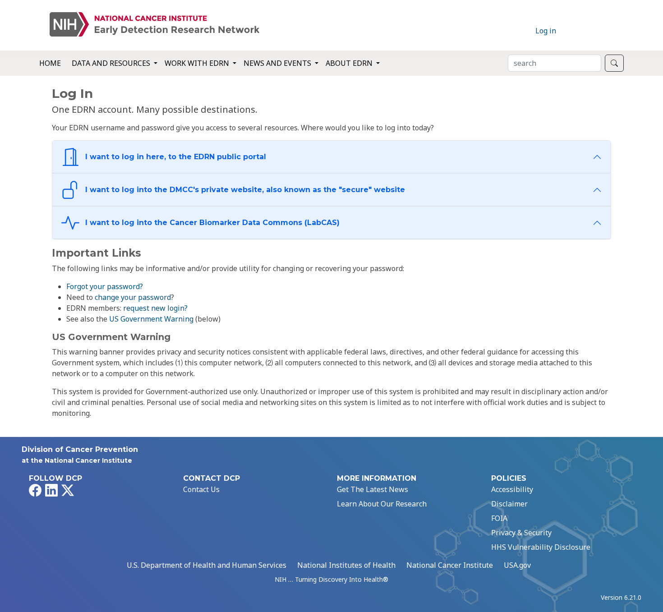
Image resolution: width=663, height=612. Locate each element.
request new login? (155, 308)
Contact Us (201, 489)
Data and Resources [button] (112, 63)
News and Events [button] (278, 63)
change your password (133, 297)
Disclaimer (509, 504)
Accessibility (512, 489)
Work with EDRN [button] (198, 63)
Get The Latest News (372, 489)
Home (50, 63)
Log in (545, 31)
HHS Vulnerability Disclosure (540, 547)
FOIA (499, 518)
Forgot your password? (104, 286)
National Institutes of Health (346, 565)
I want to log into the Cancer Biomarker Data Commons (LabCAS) (211, 222)
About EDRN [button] (350, 63)
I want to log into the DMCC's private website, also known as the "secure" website (244, 189)
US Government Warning (151, 319)
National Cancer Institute (449, 565)
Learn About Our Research (382, 504)
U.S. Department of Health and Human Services (206, 565)
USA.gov (517, 565)
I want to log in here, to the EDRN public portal (174, 156)
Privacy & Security (521, 533)
